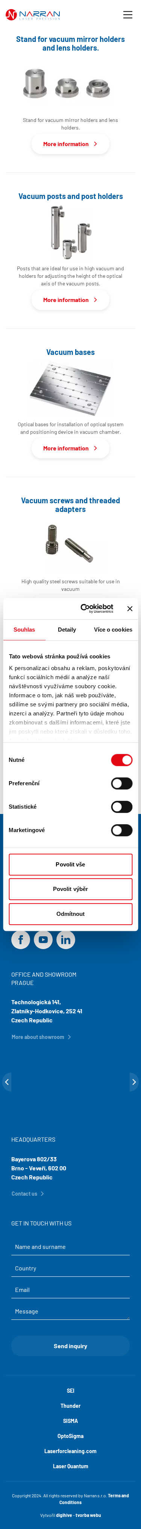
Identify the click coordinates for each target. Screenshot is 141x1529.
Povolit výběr (70, 889)
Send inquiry (70, 1345)
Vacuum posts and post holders (70, 196)
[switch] (121, 783)
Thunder (70, 1406)
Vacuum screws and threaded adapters (70, 504)
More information (66, 143)
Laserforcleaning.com (70, 1451)
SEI (70, 1390)
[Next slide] (134, 1082)
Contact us (24, 1193)
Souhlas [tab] (24, 629)
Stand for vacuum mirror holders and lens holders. (70, 43)
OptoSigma (70, 1436)
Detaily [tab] (67, 629)
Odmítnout (70, 914)
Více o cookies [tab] (113, 629)
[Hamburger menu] (127, 14)
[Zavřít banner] (129, 608)
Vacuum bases (70, 352)
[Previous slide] (6, 1082)
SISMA (70, 1421)
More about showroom (38, 1037)
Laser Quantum (70, 1466)
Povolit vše (70, 864)
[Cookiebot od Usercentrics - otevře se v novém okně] (84, 608)
